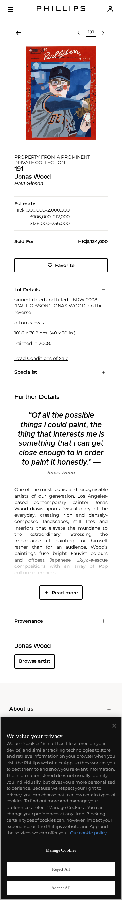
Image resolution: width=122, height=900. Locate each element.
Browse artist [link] (34, 661)
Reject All (61, 869)
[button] (61, 93)
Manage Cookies (61, 850)
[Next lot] (103, 32)
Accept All (60, 887)
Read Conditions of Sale (41, 358)
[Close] (114, 726)
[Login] (110, 9)
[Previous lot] (78, 32)
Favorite (65, 265)
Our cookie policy (88, 832)
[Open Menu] (15, 9)
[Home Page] (61, 9)
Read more (65, 593)
